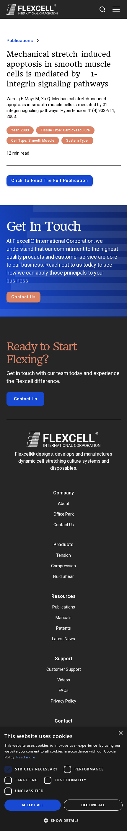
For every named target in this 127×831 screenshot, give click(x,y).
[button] (115, 9)
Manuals (63, 617)
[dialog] (63, 779)
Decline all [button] (93, 804)
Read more (25, 757)
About (63, 503)
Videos (63, 680)
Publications (63, 607)
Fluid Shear (63, 576)
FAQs (64, 690)
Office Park (63, 514)
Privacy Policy (63, 701)
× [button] (120, 733)
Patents (63, 628)
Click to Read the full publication (49, 180)
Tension (63, 555)
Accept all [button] (33, 804)
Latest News (63, 638)
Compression (63, 566)
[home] (32, 9)
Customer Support (63, 669)
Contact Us (23, 297)
